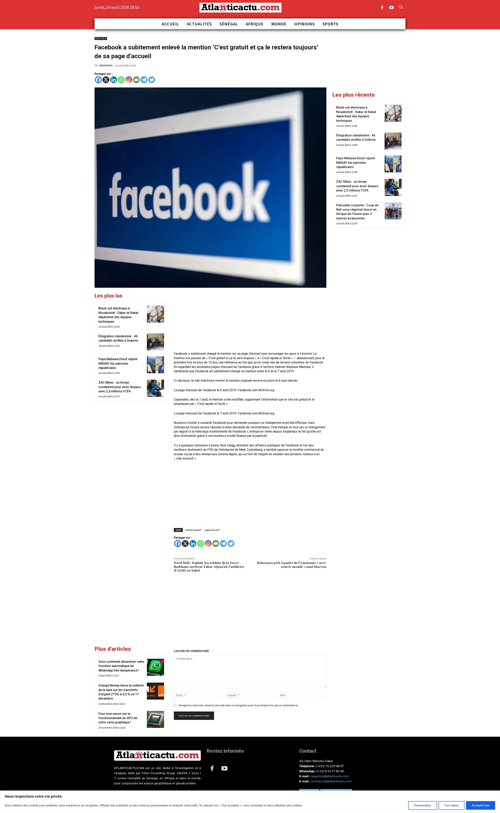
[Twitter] (151, 79)
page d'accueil (212, 529)
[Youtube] (391, 8)
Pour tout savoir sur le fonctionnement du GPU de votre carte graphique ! (117, 718)
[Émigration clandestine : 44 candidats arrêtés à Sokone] (155, 341)
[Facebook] (382, 8)
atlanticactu (105, 65)
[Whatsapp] (121, 79)
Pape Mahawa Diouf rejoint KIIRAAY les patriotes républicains (117, 363)
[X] (106, 79)
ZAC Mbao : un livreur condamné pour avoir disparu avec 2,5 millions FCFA (119, 387)
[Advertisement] (250, 320)
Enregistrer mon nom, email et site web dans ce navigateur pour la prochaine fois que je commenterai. (238, 705)
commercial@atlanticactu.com (331, 781)
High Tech (100, 38)
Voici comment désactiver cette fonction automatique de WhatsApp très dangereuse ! (121, 666)
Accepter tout (480, 805)
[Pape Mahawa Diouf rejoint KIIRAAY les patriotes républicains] (155, 364)
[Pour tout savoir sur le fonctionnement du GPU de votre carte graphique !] (155, 719)
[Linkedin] (113, 79)
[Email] (136, 79)
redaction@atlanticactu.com (330, 776)
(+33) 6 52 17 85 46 (330, 771)
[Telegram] (144, 79)
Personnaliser (422, 805)
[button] (400, 7)
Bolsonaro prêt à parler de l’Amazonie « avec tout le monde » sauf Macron (291, 565)
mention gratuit (193, 529)
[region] (250, 802)
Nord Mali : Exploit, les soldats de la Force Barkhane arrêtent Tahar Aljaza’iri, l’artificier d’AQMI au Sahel (209, 566)
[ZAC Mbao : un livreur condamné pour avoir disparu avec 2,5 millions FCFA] (155, 388)
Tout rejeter (451, 805)
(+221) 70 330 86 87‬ (330, 766)
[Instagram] (128, 79)
